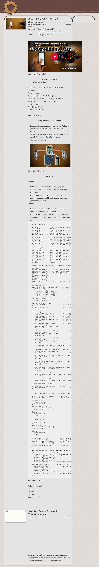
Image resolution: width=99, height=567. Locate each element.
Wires (31, 104)
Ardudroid (53, 190)
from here (52, 198)
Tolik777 (47, 195)
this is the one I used (44, 99)
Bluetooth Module (44, 96)
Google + (31, 489)
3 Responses (68, 517)
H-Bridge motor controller (41, 101)
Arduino (34, 93)
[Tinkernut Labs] (10, 7)
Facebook (31, 492)
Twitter (31, 494)
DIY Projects (44, 25)
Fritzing (57, 137)
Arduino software (37, 212)
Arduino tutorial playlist (51, 561)
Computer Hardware (44, 517)
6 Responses (68, 25)
